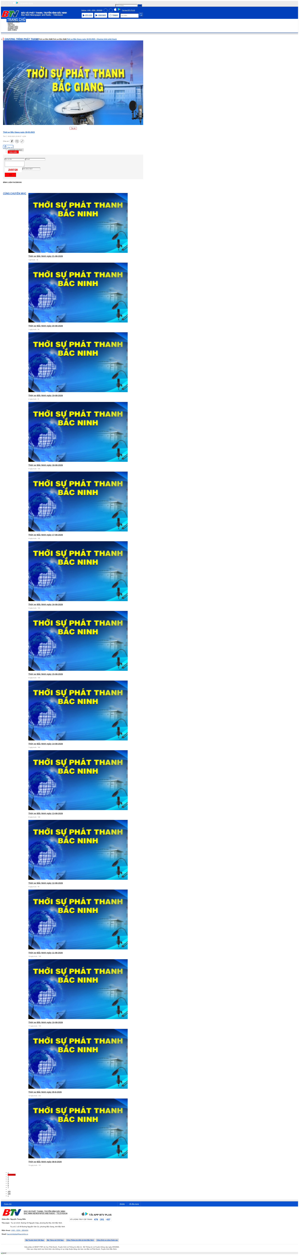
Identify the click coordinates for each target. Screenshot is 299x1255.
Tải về (73, 128)
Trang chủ (7, 1204)
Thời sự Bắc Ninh (46, 39)
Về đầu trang (134, 1204)
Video (102, 15)
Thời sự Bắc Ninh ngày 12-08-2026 (45, 883)
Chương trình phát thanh (22, 39)
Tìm (139, 5)
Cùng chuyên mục (14, 193)
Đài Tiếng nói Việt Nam (55, 1240)
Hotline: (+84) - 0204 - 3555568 (91, 10)
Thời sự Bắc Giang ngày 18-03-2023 (19, 132)
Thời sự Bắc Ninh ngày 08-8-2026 (45, 1162)
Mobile (122, 1204)
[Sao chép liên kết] (22, 141)
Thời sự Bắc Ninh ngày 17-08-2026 (45, 535)
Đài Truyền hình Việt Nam (35, 1240)
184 (9, 1194)
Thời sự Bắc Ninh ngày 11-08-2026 (45, 953)
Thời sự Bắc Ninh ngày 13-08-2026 (45, 813)
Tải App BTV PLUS (26, 3)
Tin (115, 15)
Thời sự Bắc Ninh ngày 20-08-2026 (45, 326)
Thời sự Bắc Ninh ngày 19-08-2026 (45, 395)
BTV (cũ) (88, 15)
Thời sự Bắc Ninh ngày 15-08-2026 (45, 674)
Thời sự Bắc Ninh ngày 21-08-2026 (45, 256)
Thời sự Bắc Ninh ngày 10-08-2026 (45, 1022)
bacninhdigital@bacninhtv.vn (17, 1234)
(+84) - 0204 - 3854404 (19, 1230)
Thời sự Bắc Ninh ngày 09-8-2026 (45, 1092)
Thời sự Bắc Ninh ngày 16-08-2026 (45, 604)
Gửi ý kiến (13, 152)
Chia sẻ (9, 147)
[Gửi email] (17, 141)
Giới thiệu (12, 30)
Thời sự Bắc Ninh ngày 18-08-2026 (45, 465)
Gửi (10, 175)
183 (9, 1191)
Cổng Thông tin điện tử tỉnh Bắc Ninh (80, 1240)
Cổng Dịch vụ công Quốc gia (107, 1240)
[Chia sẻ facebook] (12, 141)
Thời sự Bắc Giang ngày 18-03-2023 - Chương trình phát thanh (92, 39)
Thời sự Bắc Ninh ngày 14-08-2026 (45, 744)
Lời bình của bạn (15, 150)
